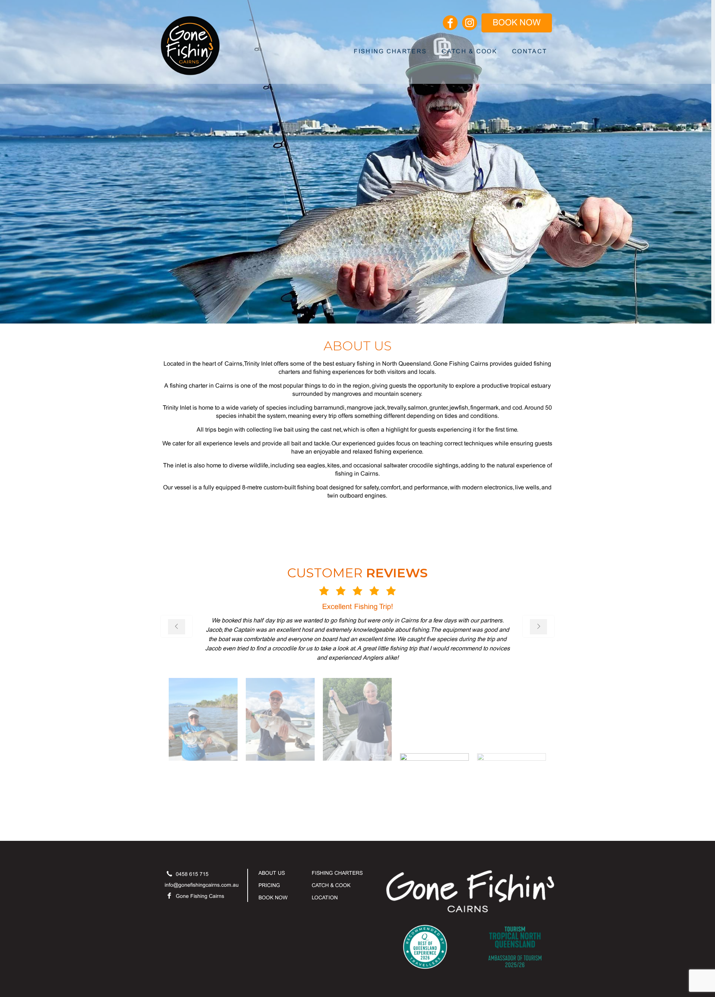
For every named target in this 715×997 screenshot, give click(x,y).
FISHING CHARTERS (337, 873)
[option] (358, 641)
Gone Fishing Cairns (200, 896)
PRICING (269, 885)
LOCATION (325, 898)
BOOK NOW (517, 23)
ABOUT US (271, 873)
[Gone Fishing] (190, 43)
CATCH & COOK (331, 885)
